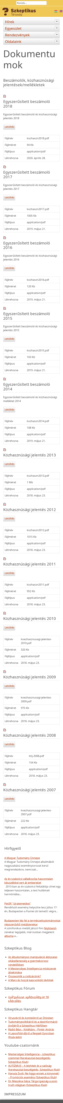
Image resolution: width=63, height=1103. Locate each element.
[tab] (57, 21)
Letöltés (9, 126)
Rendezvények (17, 34)
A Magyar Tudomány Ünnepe (22, 858)
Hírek (9, 21)
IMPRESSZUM (15, 1094)
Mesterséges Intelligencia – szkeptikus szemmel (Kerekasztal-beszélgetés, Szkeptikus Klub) (31, 1058)
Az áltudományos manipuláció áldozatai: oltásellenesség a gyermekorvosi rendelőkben (33, 960)
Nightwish (50, 928)
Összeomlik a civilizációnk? (24, 976)
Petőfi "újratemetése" (17, 903)
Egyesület (13, 28)
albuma (9, 936)
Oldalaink (13, 41)
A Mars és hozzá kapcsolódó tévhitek (30, 980)
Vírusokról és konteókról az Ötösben (30, 1018)
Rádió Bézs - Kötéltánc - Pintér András (31, 1029)
